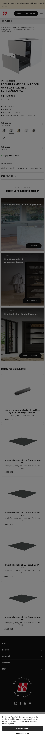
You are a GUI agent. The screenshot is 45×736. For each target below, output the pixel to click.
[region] (22, 724)
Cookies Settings (22, 733)
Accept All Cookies (22, 728)
